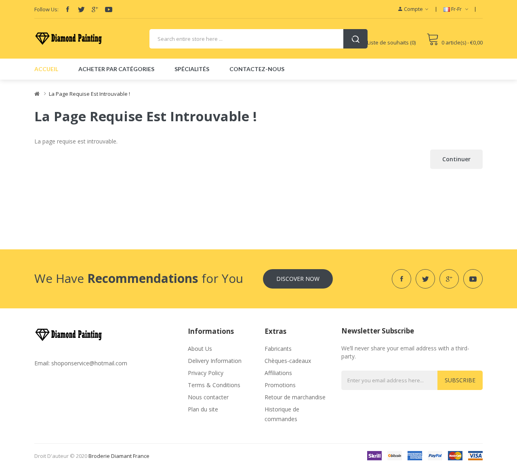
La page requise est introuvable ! (89, 93)
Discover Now (297, 278)
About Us (200, 348)
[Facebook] (67, 9)
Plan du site (203, 409)
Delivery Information (215, 361)
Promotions (280, 385)
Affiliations (278, 373)
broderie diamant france (118, 456)
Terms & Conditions (214, 385)
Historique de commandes (282, 414)
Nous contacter (208, 397)
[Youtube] (109, 9)
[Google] (95, 9)
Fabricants (278, 348)
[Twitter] (81, 9)
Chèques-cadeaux (288, 361)
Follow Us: (46, 9)
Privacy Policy (205, 373)
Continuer (456, 159)
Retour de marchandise (295, 397)
